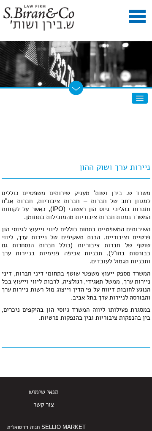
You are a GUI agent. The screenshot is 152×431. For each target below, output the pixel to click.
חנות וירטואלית (23, 427)
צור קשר (43, 404)
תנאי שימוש (44, 391)
